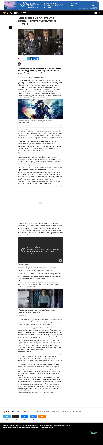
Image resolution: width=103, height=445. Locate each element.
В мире (24, 411)
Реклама (12, 425)
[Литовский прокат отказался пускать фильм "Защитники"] (40, 109)
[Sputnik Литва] (11, 14)
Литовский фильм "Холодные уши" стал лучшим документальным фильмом (37, 311)
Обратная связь (35, 427)
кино (44, 396)
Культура (27, 396)
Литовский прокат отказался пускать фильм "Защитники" (36, 122)
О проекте (5, 425)
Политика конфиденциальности (30, 425)
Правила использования (46, 425)
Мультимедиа (77, 411)
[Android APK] (94, 433)
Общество (33, 396)
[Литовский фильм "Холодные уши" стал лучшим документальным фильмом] (40, 298)
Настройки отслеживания (47, 427)
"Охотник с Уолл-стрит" (52, 396)
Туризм (69, 411)
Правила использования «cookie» (62, 425)
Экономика (45, 411)
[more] (60, 125)
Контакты (18, 425)
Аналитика (39, 396)
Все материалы (25, 64)
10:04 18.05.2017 (22, 27)
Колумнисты (21, 396)
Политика (30, 411)
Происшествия (54, 411)
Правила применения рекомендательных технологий (16, 427)
